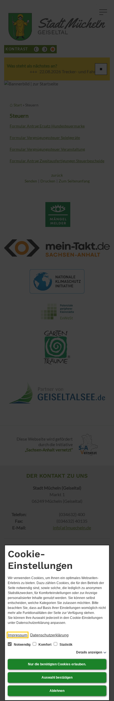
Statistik (65, 645)
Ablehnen (57, 691)
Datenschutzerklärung (49, 635)
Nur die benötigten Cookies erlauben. (57, 664)
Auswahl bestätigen (57, 677)
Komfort (45, 645)
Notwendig (22, 645)
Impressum (17, 635)
